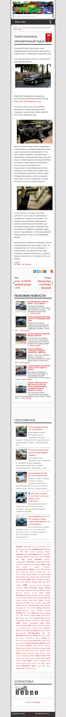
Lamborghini (33, 623)
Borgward (40, 579)
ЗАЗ (48, 549)
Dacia (23, 590)
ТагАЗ (48, 562)
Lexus (24, 625)
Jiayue (22, 618)
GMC (27, 603)
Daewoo (29, 590)
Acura (38, 569)
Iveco (17, 615)
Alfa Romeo (45, 569)
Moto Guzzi (42, 635)
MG (44, 633)
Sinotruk (43, 651)
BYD (48, 582)
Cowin (18, 590)
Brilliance (28, 582)
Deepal (48, 590)
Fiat (44, 598)
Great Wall (46, 603)
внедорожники (37, 549)
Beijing (22, 577)
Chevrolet (33, 588)
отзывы (47, 557)
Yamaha (19, 668)
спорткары (30, 562)
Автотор (35, 547)
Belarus (27, 577)
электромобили (22, 569)
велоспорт (28, 549)
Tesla (43, 658)
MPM (48, 635)
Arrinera (18, 574)
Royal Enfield (36, 648)
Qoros (48, 643)
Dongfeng (19, 595)
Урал (17, 567)
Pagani (18, 643)
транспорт (36, 564)
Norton (25, 640)
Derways (27, 593)
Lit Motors (47, 625)
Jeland (43, 615)
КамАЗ (32, 552)
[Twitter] (38, 271)
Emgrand (35, 595)
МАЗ (48, 554)
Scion (23, 651)
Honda (38, 608)
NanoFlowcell (29, 638)
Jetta (17, 618)
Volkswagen (25, 666)
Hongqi (18, 610)
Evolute (47, 595)
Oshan (44, 640)
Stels (32, 656)
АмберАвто (42, 547)
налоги (41, 557)
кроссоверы (33, 554)
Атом (48, 547)
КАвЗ (26, 552)
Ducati (29, 595)
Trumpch (35, 661)
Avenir (39, 574)
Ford (48, 598)
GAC (35, 600)
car (23, 264)
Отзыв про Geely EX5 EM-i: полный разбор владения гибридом (38, 452)
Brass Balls (20, 582)
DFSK (41, 593)
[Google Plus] (51, 271)
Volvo (33, 666)
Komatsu (28, 620)
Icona (29, 613)
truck (29, 660)
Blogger (37, 702)
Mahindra (47, 628)
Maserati (29, 630)
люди (44, 554)
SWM (48, 656)
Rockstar (47, 645)
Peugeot (29, 643)
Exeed (24, 598)
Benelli (42, 577)
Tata (21, 658)
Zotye (29, 668)
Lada (18, 623)
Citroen (47, 588)
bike (24, 579)
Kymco (47, 620)
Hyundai (28, 264)
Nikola (38, 638)
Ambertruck (24, 572)
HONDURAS (46, 608)
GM (24, 603)
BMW (29, 579)
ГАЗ (45, 549)
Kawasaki (36, 618)
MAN (17, 630)
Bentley (47, 577)
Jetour (48, 615)
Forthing (18, 600)
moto (35, 635)
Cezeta (39, 585)
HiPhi (33, 608)
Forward (24, 600)
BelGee (33, 577)
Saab (43, 648)
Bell (38, 577)
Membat (47, 630)
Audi (34, 574)
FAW (28, 598)
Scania (18, 651)
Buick (40, 582)
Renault (28, 645)
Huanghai (40, 610)
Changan (47, 585)
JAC (21, 615)
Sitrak (48, 651)
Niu (49, 638)
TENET (37, 658)
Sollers (48, 653)
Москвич (27, 557)
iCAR (24, 613)
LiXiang (23, 628)
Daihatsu (35, 590)
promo (42, 643)
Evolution (19, 598)
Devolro (34, 593)
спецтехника (20, 562)
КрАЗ (25, 554)
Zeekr (24, 668)
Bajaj (48, 574)
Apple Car (33, 572)
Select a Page (20, 22)
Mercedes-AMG (21, 633)
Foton (31, 600)
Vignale (48, 663)
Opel (35, 640)
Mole (25, 635)
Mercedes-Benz (34, 633)
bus (44, 582)
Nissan (44, 638)
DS (25, 595)
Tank (17, 658)
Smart (37, 653)
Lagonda (24, 623)
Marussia (23, 630)
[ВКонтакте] (34, 271)
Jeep (38, 615)
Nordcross (19, 640)
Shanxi (32, 651)
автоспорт (27, 547)
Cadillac (18, 585)
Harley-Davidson (33, 605)
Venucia (24, 663)
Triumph (18, 661)
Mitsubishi (19, 635)
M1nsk (40, 628)
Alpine (18, 572)
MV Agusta (20, 638)
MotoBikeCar (30, 713)
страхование (40, 562)
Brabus (47, 579)
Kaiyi (30, 618)
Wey (43, 666)
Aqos (44, 572)
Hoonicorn (26, 610)
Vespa (39, 663)
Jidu (26, 618)
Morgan (30, 635)
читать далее (35, 313)
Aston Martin (26, 574)
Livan (17, 628)
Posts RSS (37, 715)
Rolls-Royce (20, 648)
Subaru (37, 656)
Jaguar (32, 615)
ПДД (23, 559)
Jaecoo (26, 615)
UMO (48, 661)
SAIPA (48, 648)
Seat (27, 651)
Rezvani (35, 645)
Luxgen (34, 628)
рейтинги (38, 559)
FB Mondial (34, 598)
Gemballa (47, 600)
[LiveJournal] (48, 271)
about (31, 569)
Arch (48, 572)
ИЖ (17, 552)
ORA (39, 640)
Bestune (19, 579)
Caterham (32, 585)
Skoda (18, 653)
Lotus (29, 628)
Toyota (47, 658)
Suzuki (43, 656)
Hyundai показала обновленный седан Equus (32, 39)
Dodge (47, 593)
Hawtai (47, 605)
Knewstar (47, 618)
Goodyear (38, 603)
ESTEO (41, 595)
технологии (19, 564)
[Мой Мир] (44, 271)
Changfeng (19, 588)
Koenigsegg (20, 620)
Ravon (22, 645)
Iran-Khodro (40, 613)
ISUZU (48, 613)
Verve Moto (32, 663)
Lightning (34, 625)
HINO (29, 608)
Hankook (24, 605)
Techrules (32, 658)
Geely (41, 600)
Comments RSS (48, 715)
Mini (48, 633)
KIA (42, 618)
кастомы (40, 552)
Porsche (35, 643)
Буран (22, 549)
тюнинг (43, 564)
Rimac (41, 645)
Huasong (47, 610)
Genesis (19, 603)
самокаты (47, 559)
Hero (25, 608)
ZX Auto (33, 668)
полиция (29, 559)
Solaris (42, 653)
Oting (48, 640)
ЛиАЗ (40, 554)
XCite (48, 666)
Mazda (35, 630)
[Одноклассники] (41, 271)
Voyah (39, 666)
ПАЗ (17, 559)
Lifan (29, 625)
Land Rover (45, 623)
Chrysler (41, 588)
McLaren (41, 630)
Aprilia (40, 572)
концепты (19, 554)
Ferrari (41, 598)
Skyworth (31, 653)
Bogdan (34, 579)
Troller (24, 661)
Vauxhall (18, 663)
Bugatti (34, 582)
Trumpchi (42, 661)
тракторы (27, 564)
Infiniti (33, 613)
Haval (43, 605)
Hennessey (19, 608)
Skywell (24, 653)
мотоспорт (35, 557)
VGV (43, 663)
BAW (17, 577)
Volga (18, 666)
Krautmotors (36, 620)
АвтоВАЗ (19, 547)
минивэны (19, 557)
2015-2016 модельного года (30, 101)
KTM (42, 620)
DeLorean (19, 593)
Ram (17, 645)
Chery (26, 588)
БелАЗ (18, 549)
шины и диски (31, 567)
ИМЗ (21, 552)
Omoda (30, 640)
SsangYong (26, 656)
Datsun (42, 590)
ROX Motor (28, 648)
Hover (33, 610)
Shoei (37, 651)
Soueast (18, 656)
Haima (18, 605)
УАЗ (48, 564)
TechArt (25, 658)
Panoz (23, 643)
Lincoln (40, 625)
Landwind (19, 625)
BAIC (44, 574)
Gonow (32, 603)
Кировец (47, 552)
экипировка (46, 567)
